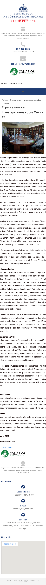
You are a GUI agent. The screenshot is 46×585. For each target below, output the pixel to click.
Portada (5, 100)
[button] (23, 91)
